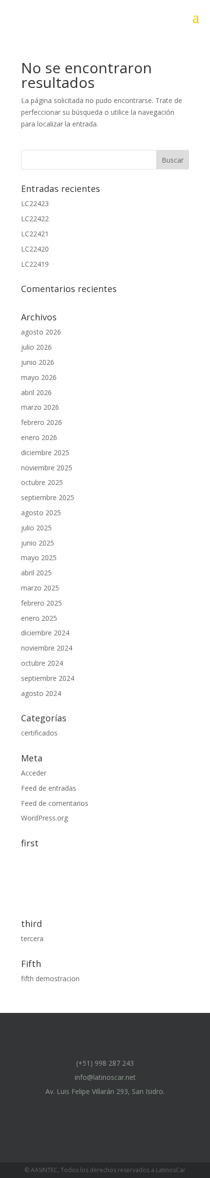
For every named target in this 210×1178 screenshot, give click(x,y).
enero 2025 (39, 618)
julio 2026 (36, 347)
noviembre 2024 (46, 647)
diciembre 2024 (45, 632)
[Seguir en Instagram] (93, 1110)
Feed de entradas (48, 788)
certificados (39, 732)
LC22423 (35, 203)
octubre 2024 (42, 663)
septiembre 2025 (47, 497)
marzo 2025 (40, 587)
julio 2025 (36, 527)
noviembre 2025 (46, 467)
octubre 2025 (42, 482)
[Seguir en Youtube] (116, 1110)
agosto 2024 (41, 693)
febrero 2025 (41, 603)
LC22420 (35, 248)
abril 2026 (36, 392)
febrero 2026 (41, 422)
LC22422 (35, 218)
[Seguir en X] (140, 1110)
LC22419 (35, 264)
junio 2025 (37, 542)
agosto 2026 (41, 332)
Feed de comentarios (54, 803)
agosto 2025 (41, 512)
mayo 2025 (39, 557)
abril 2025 (36, 572)
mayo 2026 (39, 377)
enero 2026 (39, 437)
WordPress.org (44, 817)
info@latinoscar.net (105, 1077)
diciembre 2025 (45, 452)
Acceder (33, 773)
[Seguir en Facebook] (70, 1110)
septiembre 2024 (47, 678)
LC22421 (35, 233)
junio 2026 (37, 362)
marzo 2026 (40, 407)
